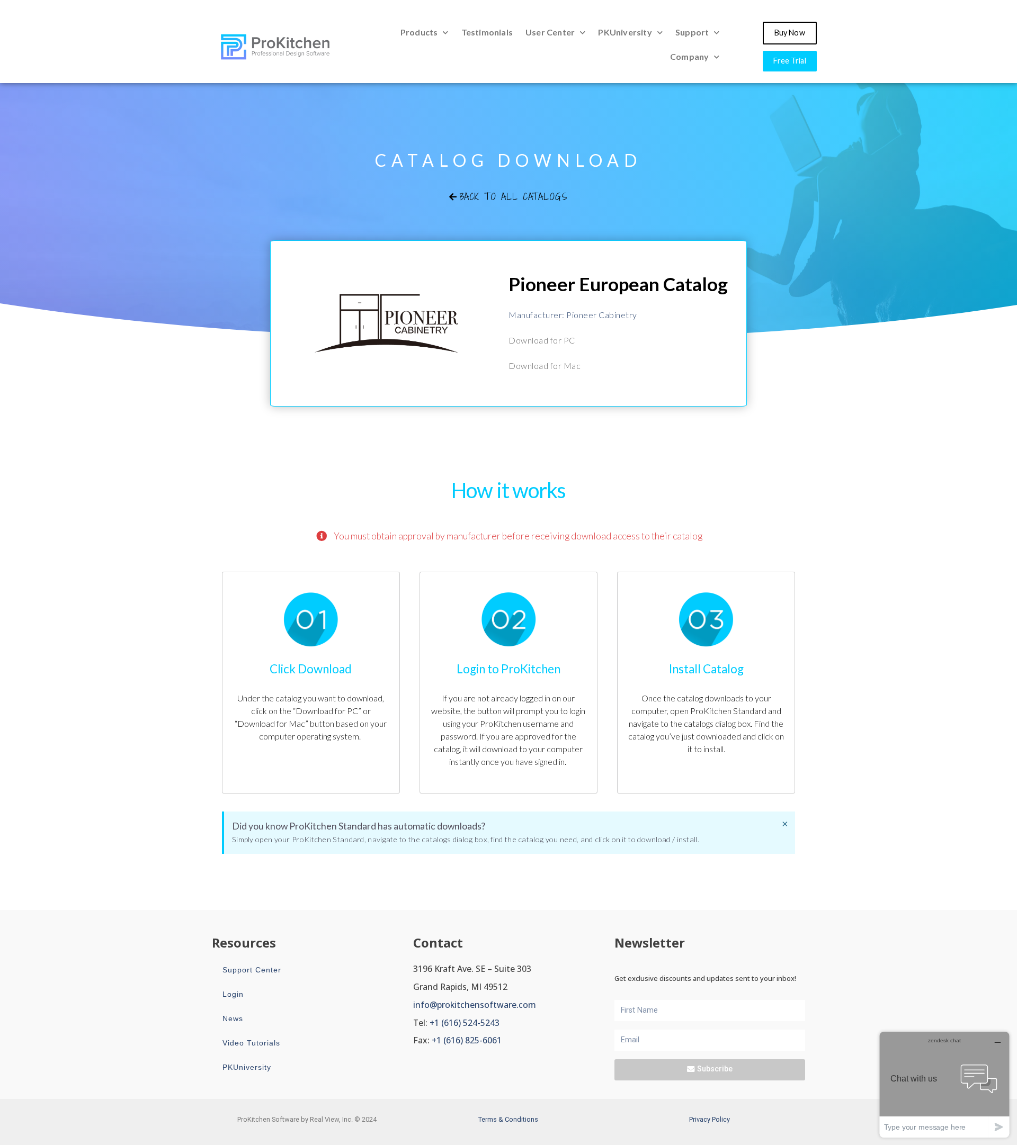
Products (419, 32)
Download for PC (541, 340)
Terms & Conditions (508, 1119)
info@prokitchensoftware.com (474, 1005)
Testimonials (487, 32)
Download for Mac (544, 365)
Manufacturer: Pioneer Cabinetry (572, 315)
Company (689, 56)
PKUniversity (625, 32)
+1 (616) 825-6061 (467, 1040)
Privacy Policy (709, 1119)
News (232, 1018)
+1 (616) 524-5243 (464, 1023)
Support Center (251, 970)
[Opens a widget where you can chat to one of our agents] (944, 1084)
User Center (550, 32)
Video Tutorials (251, 1043)
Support (692, 32)
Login (233, 994)
